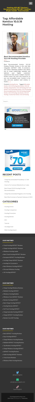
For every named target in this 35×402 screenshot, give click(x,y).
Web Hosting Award (10, 230)
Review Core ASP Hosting (11, 318)
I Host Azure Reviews (9, 357)
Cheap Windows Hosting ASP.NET (13, 348)
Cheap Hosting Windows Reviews (13, 288)
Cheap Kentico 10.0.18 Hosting (17, 87)
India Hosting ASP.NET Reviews (12, 354)
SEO (5, 220)
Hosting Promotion (10, 213)
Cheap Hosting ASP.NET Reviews (13, 248)
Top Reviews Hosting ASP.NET (12, 345)
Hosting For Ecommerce (10, 263)
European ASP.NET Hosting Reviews (14, 257)
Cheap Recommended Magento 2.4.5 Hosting (17, 193)
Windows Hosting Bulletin (11, 294)
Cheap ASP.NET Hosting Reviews (13, 315)
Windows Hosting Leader (10, 251)
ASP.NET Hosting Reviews (11, 351)
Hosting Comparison (10, 210)
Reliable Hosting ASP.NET (11, 291)
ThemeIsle (24, 398)
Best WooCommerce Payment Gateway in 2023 (18, 197)
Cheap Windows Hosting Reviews (13, 339)
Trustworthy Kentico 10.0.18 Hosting (19, 94)
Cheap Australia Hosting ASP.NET (13, 312)
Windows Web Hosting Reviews (12, 360)
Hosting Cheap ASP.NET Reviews (13, 260)
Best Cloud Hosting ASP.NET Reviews (14, 254)
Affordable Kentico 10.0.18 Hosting (17, 85)
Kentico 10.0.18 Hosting (24, 89)
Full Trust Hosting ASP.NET (11, 309)
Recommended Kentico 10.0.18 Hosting (14, 91)
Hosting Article (8, 206)
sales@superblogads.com (17, 382)
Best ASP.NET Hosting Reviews (12, 333)
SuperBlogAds (17, 389)
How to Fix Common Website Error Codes (16, 185)
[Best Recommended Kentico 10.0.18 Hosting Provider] (17, 43)
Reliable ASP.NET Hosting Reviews (13, 342)
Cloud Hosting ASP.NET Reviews (13, 245)
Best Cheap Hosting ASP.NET (12, 303)
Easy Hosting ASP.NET (10, 336)
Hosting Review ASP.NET (10, 306)
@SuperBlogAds (17, 375)
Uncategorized (8, 226)
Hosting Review (14, 84)
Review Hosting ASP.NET (10, 300)
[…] (9, 81)
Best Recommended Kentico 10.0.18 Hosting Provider (17, 57)
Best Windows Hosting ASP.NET (13, 266)
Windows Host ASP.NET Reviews (13, 297)
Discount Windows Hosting (11, 269)
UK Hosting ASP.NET (9, 272)
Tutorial (6, 223)
